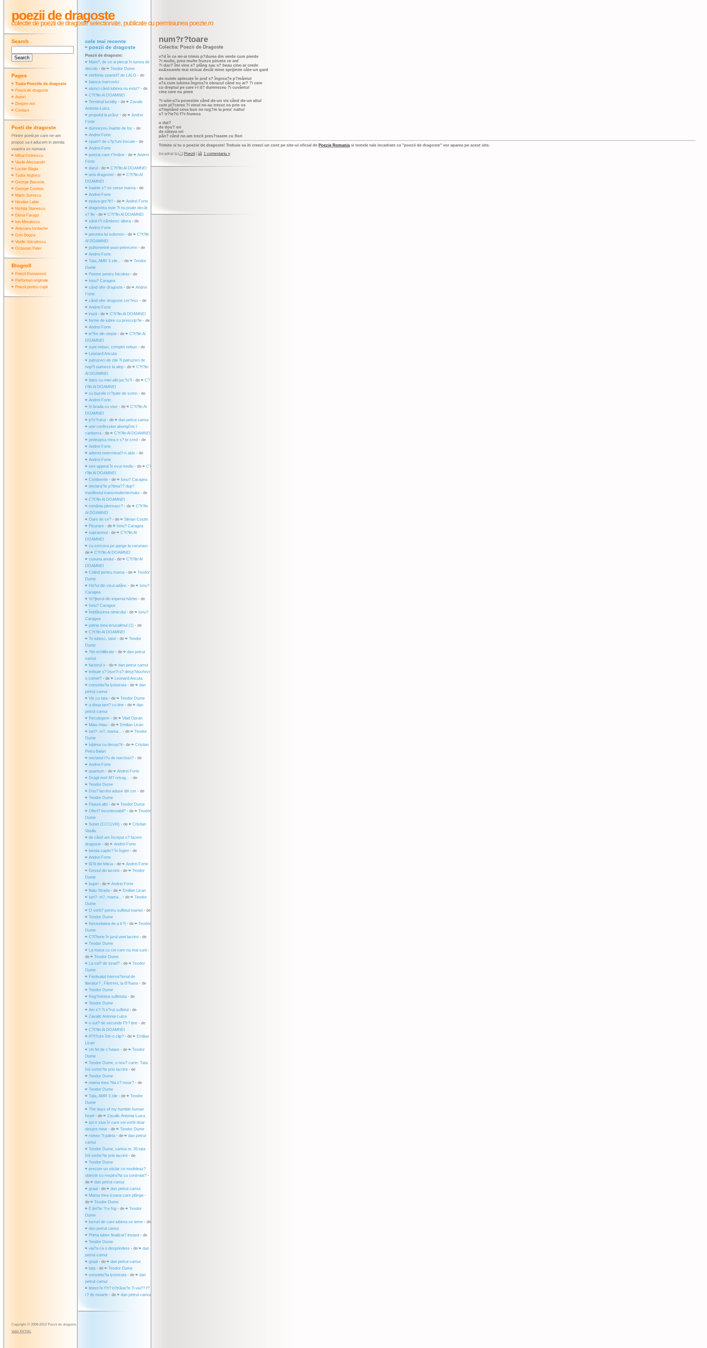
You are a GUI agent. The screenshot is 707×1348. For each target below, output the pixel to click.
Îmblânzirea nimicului (107, 612)
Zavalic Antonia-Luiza (108, 1016)
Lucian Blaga (26, 168)
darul (93, 168)
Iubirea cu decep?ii (105, 744)
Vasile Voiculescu (30, 241)
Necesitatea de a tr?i (107, 923)
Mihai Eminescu (29, 155)
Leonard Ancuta (103, 353)
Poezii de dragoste (63, 15)
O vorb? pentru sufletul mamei (116, 910)
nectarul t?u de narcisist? (111, 758)
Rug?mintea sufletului (108, 996)
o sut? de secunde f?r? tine (113, 1023)
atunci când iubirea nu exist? (114, 88)
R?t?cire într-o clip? (106, 1036)
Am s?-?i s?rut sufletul (109, 1009)
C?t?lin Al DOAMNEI (107, 95)
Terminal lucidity (103, 101)
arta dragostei (101, 174)
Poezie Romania (334, 145)
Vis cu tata (98, 698)
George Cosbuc (29, 188)
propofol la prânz (104, 115)
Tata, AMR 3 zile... (105, 260)
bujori (93, 883)
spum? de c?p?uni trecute (112, 141)
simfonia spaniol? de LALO (112, 75)
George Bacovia (29, 182)
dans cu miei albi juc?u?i (110, 380)
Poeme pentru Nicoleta (109, 274)
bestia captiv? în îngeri (109, 850)
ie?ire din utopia (102, 333)
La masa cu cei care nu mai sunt (118, 950)
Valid (21, 1331)
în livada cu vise (103, 406)
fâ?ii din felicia (101, 864)
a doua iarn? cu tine (106, 705)
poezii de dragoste (112, 47)
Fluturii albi (98, 804)
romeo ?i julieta (102, 1135)
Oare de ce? (100, 519)
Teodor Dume (122, 68)
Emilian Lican (131, 724)
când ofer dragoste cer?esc (114, 300)
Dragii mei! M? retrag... (109, 777)
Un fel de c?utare (104, 1049)
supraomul (98, 532)
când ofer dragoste (106, 287)
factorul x (97, 665)
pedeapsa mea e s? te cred (113, 439)
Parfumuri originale (31, 280)
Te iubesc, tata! (102, 638)
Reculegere (99, 718)
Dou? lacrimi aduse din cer (112, 791)
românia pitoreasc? (106, 506)
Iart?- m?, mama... (105, 731)
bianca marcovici (104, 82)
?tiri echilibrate (101, 652)
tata (92, 1268)
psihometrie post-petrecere (113, 247)
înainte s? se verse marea (112, 188)
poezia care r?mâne (106, 154)
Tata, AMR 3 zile (103, 1096)
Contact (22, 110)
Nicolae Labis (27, 202)
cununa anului (101, 559)
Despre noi (25, 103)
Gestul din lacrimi (104, 870)
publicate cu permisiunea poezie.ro (167, 23)
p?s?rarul (97, 420)
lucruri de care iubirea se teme (116, 1221)
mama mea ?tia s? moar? (112, 1082)
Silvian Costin (136, 519)
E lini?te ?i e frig (102, 1208)
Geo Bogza (25, 235)
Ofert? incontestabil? (107, 811)
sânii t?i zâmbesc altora (110, 221)
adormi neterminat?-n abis (112, 453)
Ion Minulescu (27, 221)
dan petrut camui (133, 420)
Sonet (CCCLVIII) (104, 824)
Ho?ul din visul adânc (108, 585)
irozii (93, 314)
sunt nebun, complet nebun (113, 347)
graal (93, 1188)
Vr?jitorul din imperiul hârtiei (113, 598)
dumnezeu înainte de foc (111, 128)
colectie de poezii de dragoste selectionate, (66, 23)
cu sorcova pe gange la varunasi (118, 545)
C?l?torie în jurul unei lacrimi (113, 937)
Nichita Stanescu (30, 208)
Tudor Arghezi (27, 175)
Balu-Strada (99, 890)
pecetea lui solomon (106, 234)
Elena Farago (27, 215)
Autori (20, 97)
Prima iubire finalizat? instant (114, 1235)
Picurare (96, 526)
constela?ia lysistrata (107, 685)
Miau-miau (98, 724)
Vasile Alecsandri (30, 162)
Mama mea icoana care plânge (116, 1195)
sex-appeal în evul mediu (111, 466)
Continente (98, 479)
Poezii (189, 153)
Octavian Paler (28, 248)
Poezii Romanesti (30, 273)
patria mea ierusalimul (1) (111, 625)
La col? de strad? (104, 963)
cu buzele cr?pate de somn (113, 393)
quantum (96, 771)
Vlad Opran (132, 718)
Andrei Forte (100, 135)
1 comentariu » (217, 153)
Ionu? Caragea (102, 280)
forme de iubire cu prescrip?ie (115, 320)
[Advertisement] (293, 191)
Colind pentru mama (106, 572)
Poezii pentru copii (31, 287)
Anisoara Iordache (31, 228)
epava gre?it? (101, 201)
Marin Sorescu (28, 195)
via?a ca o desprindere (109, 1248)
